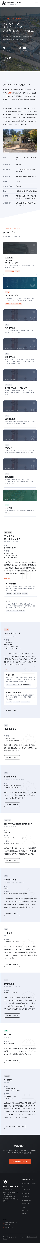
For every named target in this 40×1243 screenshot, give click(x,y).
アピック (24, 1207)
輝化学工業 (25, 1210)
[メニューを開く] (36, 3)
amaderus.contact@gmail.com (11, 1223)
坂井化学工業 (25, 1193)
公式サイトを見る (11, 710)
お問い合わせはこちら (21, 1161)
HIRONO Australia (26, 1200)
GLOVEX (24, 1214)
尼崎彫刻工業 (25, 1203)
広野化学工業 (25, 1197)
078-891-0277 (9, 1228)
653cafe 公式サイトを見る (14, 1127)
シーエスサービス (27, 1190)
